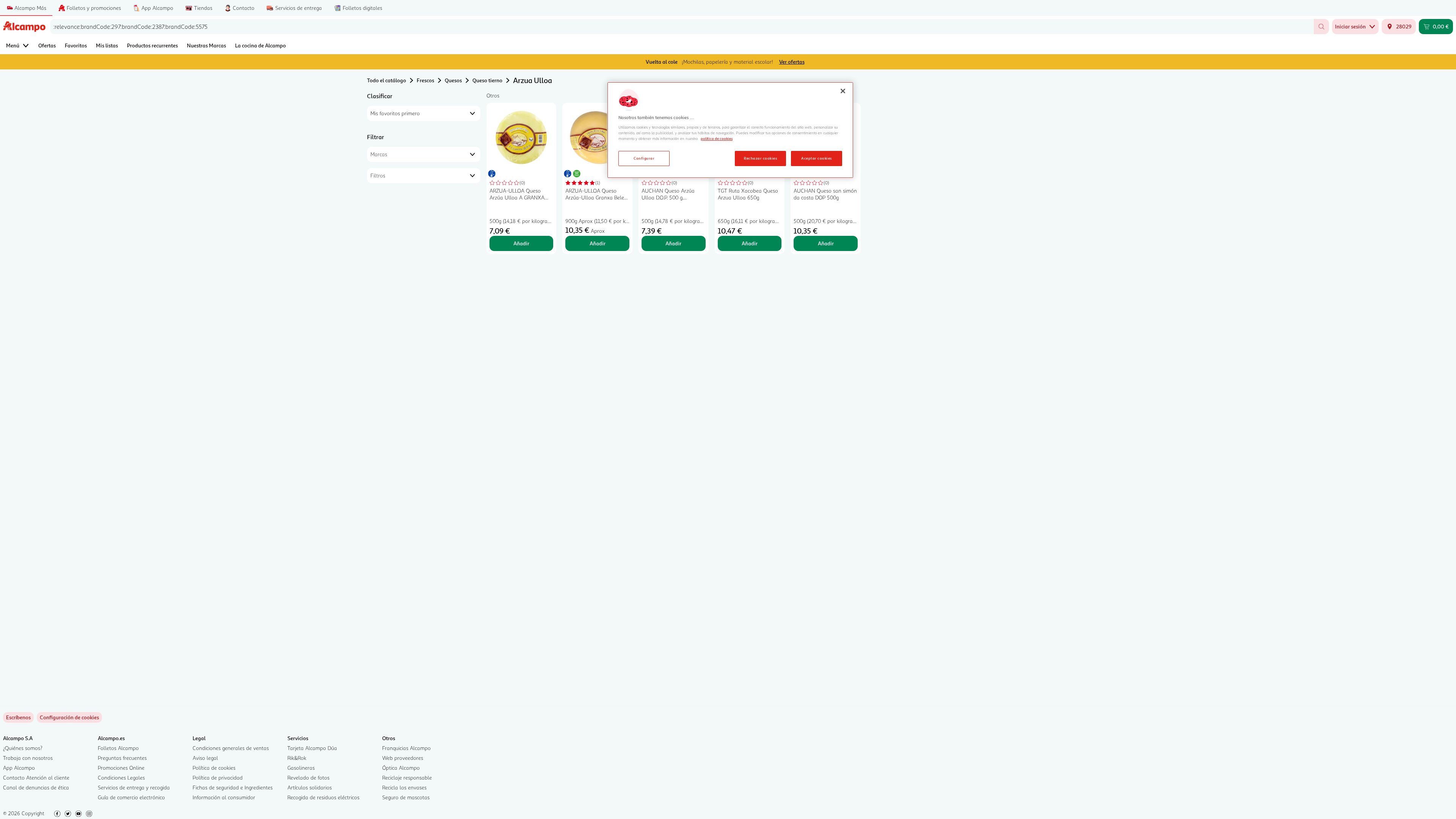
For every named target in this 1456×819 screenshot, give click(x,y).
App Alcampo (19, 767)
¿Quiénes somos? (22, 748)
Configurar (644, 158)
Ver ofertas (792, 61)
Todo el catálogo (386, 80)
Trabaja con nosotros (28, 758)
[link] (69, 717)
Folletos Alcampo (118, 748)
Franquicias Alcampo (406, 748)
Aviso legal (205, 758)
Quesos (453, 80)
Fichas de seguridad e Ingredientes (233, 787)
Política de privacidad (218, 777)
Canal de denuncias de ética (36, 787)
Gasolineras (301, 767)
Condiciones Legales (121, 777)
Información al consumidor (224, 797)
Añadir (521, 243)
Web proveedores (402, 758)
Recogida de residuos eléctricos (323, 797)
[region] (730, 130)
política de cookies (717, 138)
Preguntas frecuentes (122, 758)
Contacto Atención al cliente (36, 777)
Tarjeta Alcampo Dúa (312, 748)
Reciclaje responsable (407, 777)
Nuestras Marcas (206, 45)
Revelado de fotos (308, 777)
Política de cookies (214, 767)
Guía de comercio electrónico (131, 797)
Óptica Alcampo (401, 767)
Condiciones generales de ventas (231, 748)
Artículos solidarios (309, 787)
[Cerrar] (843, 91)
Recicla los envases (404, 787)
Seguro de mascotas (406, 797)
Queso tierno (487, 80)
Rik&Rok (296, 758)
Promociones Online (121, 767)
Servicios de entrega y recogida (134, 787)
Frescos (425, 80)
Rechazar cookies (760, 158)
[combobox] (681, 26)
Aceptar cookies (816, 158)
